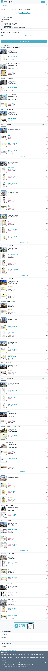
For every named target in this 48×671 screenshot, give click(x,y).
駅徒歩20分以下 (28, 37)
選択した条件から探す (24, 41)
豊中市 (3, 35)
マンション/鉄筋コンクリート (31, 35)
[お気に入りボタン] (46, 58)
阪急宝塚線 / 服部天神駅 (8, 23)
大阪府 (7, 650)
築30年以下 (4, 37)
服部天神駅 (14, 650)
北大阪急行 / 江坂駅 (7, 24)
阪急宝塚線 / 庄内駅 (7, 26)
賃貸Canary (2, 650)
